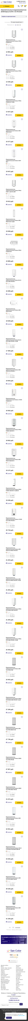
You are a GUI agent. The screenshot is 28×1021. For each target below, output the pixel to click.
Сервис (17, 983)
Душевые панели (4, 979)
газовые (17, 966)
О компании (18, 973)
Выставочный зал (19, 984)
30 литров (3, 984)
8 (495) (21, 1)
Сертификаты (19, 975)
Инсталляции (4, 975)
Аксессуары (18, 967)
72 (20, 24)
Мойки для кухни (4, 974)
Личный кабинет (19, 979)
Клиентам (18, 976)
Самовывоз (18, 974)
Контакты (18, 988)
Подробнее (5, 941)
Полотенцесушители (5, 980)
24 (15, 24)
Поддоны (3, 971)
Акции (17, 987)
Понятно (9, 1017)
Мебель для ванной (5, 969)
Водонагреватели (5, 981)
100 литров (3, 988)
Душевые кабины (4, 965)
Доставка (18, 978)
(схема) (14, 994)
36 (17, 24)
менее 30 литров (4, 983)
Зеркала (2, 970)
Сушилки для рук (19, 969)
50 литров (3, 985)
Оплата (17, 980)
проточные (18, 965)
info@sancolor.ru (14, 998)
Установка (18, 982)
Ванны (2, 966)
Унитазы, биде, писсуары (6, 967)
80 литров (3, 987)
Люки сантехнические (20, 971)
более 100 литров (5, 989)
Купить (19, 55)
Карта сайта (18, 989)
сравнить (9, 55)
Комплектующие (19, 970)
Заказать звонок (22, 2)
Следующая (17, 927)
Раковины (3, 973)
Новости (17, 986)
